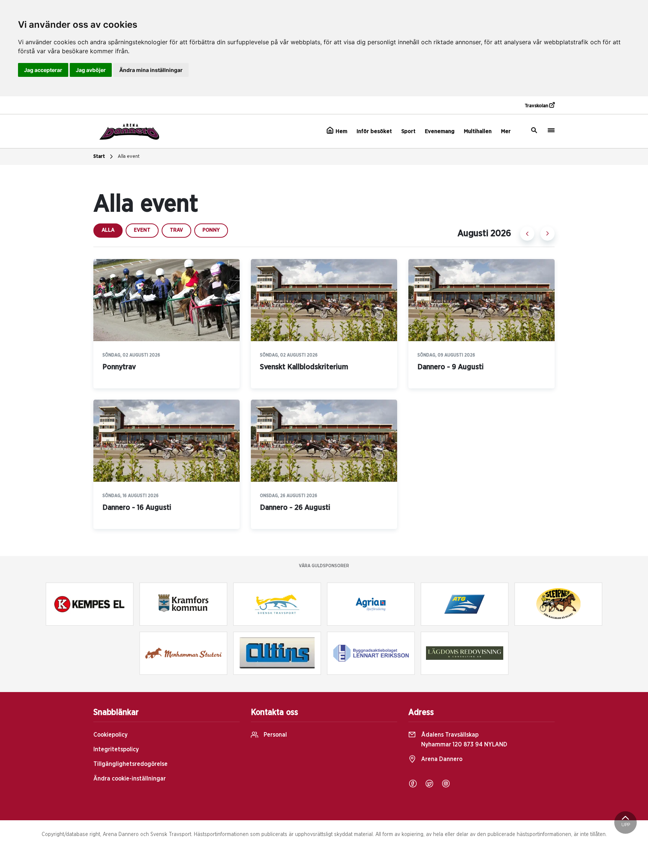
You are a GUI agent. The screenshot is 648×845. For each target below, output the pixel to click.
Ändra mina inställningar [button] (151, 70)
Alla (108, 230)
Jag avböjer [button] (91, 70)
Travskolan (537, 105)
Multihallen (478, 131)
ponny (211, 230)
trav (176, 230)
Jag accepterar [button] (43, 70)
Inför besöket (374, 131)
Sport (408, 131)
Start (99, 156)
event (142, 230)
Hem (340, 131)
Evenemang (439, 131)
